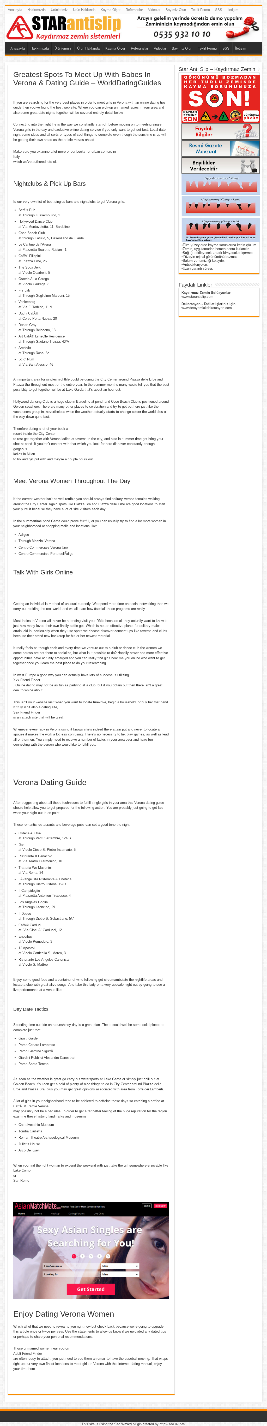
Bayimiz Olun (176, 10)
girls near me (114, 658)
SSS (218, 10)
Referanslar (134, 10)
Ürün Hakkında (84, 10)
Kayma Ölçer (110, 10)
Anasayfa (15, 10)
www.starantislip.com (197, 297)
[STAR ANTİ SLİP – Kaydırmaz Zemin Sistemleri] (133, 28)
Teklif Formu (200, 10)
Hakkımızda (36, 10)
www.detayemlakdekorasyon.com (206, 308)
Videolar (154, 10)
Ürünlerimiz (59, 10)
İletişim (232, 10)
